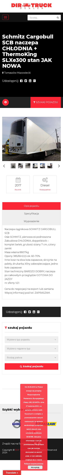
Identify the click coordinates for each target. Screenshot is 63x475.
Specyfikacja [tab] (31, 213)
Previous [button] (4, 166)
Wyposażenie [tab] (31, 221)
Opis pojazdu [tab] (31, 206)
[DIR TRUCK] (31, 6)
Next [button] (59, 166)
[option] (31, 139)
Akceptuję (35, 467)
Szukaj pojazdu (32, 366)
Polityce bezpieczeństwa (33, 463)
